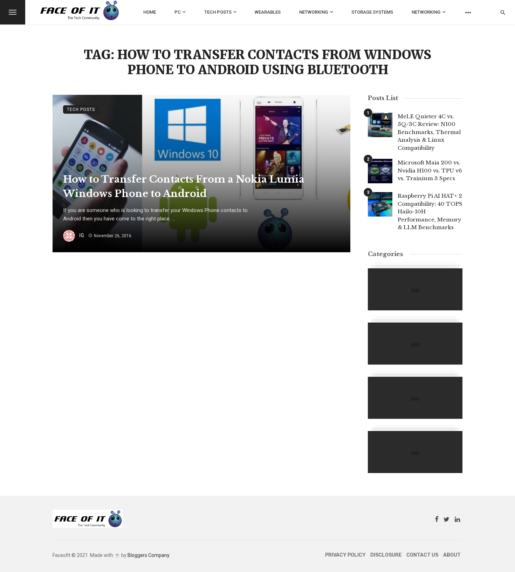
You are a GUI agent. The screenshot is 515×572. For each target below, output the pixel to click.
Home (149, 12)
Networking (313, 12)
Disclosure (386, 555)
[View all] (415, 289)
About (452, 555)
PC (177, 12)
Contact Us (422, 555)
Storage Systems (372, 12)
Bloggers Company (149, 555)
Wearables (268, 12)
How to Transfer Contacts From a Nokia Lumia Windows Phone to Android (183, 186)
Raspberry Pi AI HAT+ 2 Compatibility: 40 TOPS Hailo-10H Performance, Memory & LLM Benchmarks (430, 211)
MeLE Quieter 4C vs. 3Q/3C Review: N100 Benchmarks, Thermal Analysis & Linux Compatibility (429, 132)
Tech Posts (218, 12)
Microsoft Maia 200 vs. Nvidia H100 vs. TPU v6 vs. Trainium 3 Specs (430, 170)
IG (81, 235)
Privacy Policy (345, 555)
